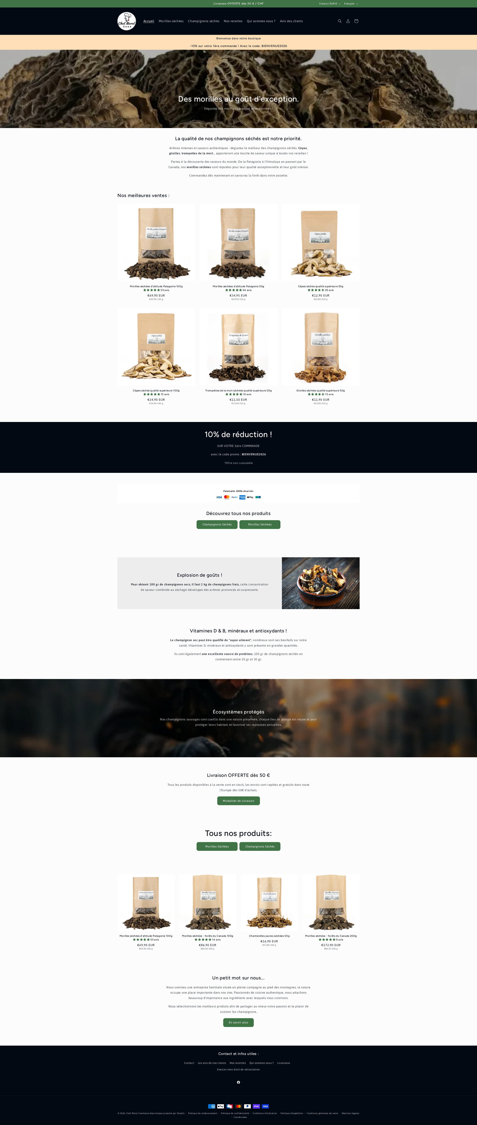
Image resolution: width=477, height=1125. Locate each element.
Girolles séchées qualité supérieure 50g (320, 390)
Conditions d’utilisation (265, 1113)
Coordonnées (240, 1117)
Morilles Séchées (260, 524)
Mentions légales (350, 1113)
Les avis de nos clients (212, 1062)
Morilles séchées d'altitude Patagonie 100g (156, 286)
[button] (340, 21)
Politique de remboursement (202, 1113)
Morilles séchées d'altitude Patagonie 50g (238, 286)
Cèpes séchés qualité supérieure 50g (320, 286)
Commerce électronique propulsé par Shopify (161, 1113)
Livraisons (283, 1062)
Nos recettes (238, 1062)
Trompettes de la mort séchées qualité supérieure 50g (238, 390)
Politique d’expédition (292, 1113)
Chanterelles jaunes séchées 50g (269, 935)
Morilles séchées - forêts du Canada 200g (331, 935)
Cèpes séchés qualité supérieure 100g (156, 390)
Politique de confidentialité (235, 1113)
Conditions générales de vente (322, 1113)
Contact (189, 1062)
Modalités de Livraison (238, 800)
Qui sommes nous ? (261, 1062)
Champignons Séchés (217, 524)
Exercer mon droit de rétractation (238, 1069)
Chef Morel (132, 1113)
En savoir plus (238, 1022)
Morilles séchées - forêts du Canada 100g (207, 935)
